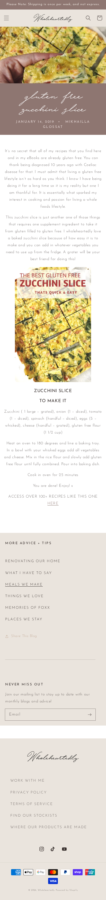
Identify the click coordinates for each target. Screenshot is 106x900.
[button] (6, 18)
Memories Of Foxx (27, 608)
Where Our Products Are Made (48, 827)
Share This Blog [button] (24, 636)
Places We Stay (23, 619)
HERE (52, 504)
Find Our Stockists (33, 816)
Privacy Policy (28, 793)
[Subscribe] (89, 714)
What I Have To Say (28, 573)
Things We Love (24, 596)
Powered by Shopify (67, 890)
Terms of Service (31, 804)
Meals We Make (24, 585)
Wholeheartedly (46, 890)
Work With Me (27, 781)
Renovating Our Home (32, 561)
